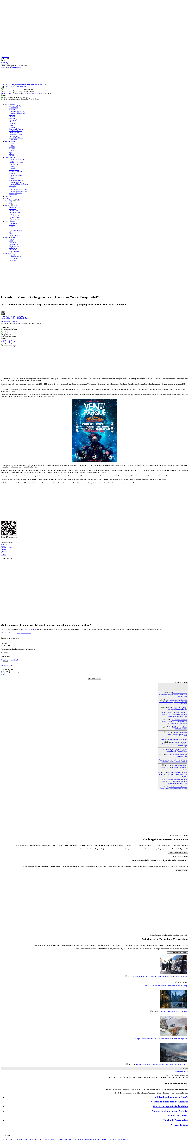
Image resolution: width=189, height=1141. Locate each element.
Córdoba (12, 147)
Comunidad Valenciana (16, 175)
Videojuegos (13, 248)
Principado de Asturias (16, 163)
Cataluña (12, 173)
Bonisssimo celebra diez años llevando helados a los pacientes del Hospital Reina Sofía (173, 701)
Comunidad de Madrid (16, 180)
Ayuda (20, 1139)
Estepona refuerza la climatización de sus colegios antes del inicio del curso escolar (174, 740)
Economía (8, 196)
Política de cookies (100, 1139)
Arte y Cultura (9, 200)
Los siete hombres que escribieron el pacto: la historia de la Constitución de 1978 (176, 734)
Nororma (12, 127)
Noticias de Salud (179, 1125)
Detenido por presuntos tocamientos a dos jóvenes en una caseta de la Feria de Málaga (173, 694)
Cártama (12, 109)
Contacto (60, 1139)
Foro (7, 86)
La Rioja (12, 187)
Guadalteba (13, 118)
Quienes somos (37, 1139)
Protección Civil (14, 207)
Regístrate (4, 62)
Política (7, 221)
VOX (11, 226)
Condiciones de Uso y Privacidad (82, 1139)
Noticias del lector (15, 257)
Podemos (12, 225)
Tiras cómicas (13, 260)
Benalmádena (13, 108)
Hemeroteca (48, 93)
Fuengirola (12, 116)
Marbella (12, 124)
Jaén (10, 152)
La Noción (4, 84)
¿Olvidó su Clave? (6, 665)
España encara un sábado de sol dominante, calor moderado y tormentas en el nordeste (173, 774)
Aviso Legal (67, 1139)
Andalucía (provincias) (16, 159)
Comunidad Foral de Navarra (18, 184)
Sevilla (11, 155)
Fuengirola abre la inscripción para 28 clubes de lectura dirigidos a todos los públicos (173, 761)
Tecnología (12, 249)
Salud (11, 241)
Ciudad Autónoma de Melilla (18, 191)
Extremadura (13, 177)
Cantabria (12, 168)
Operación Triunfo (6, 547)
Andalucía (8, 141)
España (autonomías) (15, 193)
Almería (11, 143)
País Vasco (12, 186)
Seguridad (8, 205)
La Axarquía (13, 120)
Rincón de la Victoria (16, 129)
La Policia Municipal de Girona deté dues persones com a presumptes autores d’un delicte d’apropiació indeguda (174, 714)
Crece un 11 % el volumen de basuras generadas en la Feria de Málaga (175, 750)
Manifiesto (4, 544)
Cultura (11, 203)
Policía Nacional (14, 212)
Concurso (4, 551)
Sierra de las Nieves (15, 134)
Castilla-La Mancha (15, 171)
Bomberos (12, 209)
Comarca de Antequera (16, 111)
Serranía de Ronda (15, 132)
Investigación (13, 244)
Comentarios (14, 321)
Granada (12, 148)
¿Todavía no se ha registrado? (10, 660)
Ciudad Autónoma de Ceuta (18, 189)
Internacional (13, 194)
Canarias (12, 166)
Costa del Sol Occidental (17, 113)
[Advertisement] (60, 14)
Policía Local (13, 210)
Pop (2, 553)
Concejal (3, 549)
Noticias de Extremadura (175, 1120)
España (7, 157)
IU (10, 228)
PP (10, 232)
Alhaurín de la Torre (15, 106)
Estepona (12, 115)
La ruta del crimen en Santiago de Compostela (173, 1011)
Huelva (11, 150)
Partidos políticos (14, 235)
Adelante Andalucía (15, 230)
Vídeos (34, 93)
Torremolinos (13, 136)
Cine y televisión (14, 251)
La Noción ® (5, 1139)
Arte (10, 202)
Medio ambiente (14, 246)
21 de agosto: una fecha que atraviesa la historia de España (177, 708)
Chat (2, 86)
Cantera (3, 555)
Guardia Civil (13, 214)
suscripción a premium (24, 633)
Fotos (29, 93)
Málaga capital (14, 122)
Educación (12, 242)
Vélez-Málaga (13, 139)
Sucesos (11, 239)
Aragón (11, 161)
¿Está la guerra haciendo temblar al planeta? (179, 728)
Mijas (11, 125)
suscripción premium (30, 629)
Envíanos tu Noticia (50, 1139)
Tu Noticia (40, 93)
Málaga (7, 104)
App (10, 86)
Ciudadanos (13, 223)
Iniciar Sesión (5, 64)
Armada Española (15, 216)
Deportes (7, 198)
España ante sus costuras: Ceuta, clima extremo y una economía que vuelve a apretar (174, 767)
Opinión (7, 253)
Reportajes (12, 255)
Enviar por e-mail (6, 340)
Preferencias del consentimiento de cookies (120, 1139)
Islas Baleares (13, 164)
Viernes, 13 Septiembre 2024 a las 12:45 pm (14, 318)
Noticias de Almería (178, 1115)
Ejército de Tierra (14, 219)
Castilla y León (14, 170)
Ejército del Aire (14, 218)
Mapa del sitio (27, 1139)
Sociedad (8, 237)
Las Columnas (13, 258)
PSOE (11, 233)
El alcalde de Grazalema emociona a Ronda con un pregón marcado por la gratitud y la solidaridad (173, 721)
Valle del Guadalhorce (16, 138)
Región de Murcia (15, 182)
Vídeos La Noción (6, 93)
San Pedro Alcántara (19, 93)
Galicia (11, 179)
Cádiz (11, 145)
